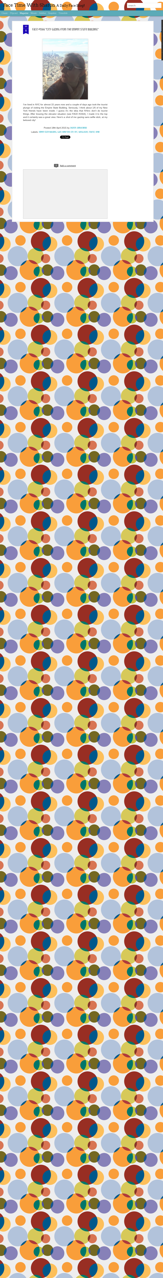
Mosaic (34, 13)
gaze (59, 132)
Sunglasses (83, 132)
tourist (92, 132)
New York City (68, 132)
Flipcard (14, 13)
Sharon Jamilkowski (78, 128)
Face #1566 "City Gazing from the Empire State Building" (65, 29)
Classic (5, 13)
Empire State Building (48, 132)
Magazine (24, 13)
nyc (76, 132)
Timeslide (63, 13)
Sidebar (42, 13)
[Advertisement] (125, 75)
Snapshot (52, 13)
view (97, 132)
